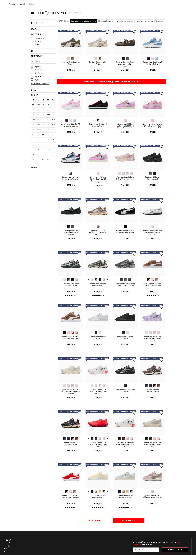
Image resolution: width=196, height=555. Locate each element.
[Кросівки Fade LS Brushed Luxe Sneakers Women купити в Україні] (98, 210)
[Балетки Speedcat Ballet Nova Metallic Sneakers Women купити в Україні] (152, 210)
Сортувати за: (63, 21)
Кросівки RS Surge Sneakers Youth (152, 178)
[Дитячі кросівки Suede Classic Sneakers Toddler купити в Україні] (70, 316)
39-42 (53, 135)
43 (33, 145)
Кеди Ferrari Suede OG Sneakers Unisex (98, 125)
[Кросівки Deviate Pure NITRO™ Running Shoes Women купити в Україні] (125, 157)
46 (33, 150)
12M (38, 105)
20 (33, 110)
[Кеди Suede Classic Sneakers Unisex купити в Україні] (98, 475)
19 (53, 105)
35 (33, 130)
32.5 (38, 125)
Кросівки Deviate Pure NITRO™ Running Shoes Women (125, 179)
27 (43, 115)
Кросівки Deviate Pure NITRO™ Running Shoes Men (98, 444)
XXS (33, 155)
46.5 (38, 150)
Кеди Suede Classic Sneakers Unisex (98, 496)
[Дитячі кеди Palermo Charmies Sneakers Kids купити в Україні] (152, 475)
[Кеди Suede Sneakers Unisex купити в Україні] (98, 316)
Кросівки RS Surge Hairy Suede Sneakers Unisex (125, 284)
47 (43, 150)
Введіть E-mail (139, 549)
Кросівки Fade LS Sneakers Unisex (152, 390)
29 (38, 120)
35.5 (38, 130)
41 (43, 140)
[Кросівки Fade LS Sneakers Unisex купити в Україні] (152, 369)
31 (48, 120)
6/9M (33, 105)
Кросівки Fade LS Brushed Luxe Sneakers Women (98, 232)
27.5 (48, 115)
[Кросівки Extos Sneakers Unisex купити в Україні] (70, 42)
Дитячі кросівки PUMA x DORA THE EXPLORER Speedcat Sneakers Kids (152, 126)
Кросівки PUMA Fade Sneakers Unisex (71, 284)
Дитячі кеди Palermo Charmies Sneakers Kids (152, 496)
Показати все (128, 520)
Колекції (22, 4)
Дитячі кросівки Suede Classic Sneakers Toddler (70, 337)
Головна (12, 4)
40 (33, 140)
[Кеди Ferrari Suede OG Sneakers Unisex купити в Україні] (98, 104)
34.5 (53, 125)
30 (43, 120)
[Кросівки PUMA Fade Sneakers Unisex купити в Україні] (70, 263)
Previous (61, 280)
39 (48, 135)
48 (53, 150)
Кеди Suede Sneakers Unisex (98, 337)
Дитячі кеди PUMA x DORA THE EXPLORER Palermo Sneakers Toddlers (98, 180)
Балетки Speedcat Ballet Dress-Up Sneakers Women (125, 64)
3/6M (53, 100)
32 (33, 125)
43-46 (38, 145)
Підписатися (175, 550)
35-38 (43, 130)
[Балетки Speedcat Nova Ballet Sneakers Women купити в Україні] (125, 210)
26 (38, 115)
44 (43, 145)
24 (53, 110)
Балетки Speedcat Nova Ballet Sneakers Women (125, 231)
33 (43, 125)
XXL (43, 160)
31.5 (53, 120)
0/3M (48, 100)
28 (53, 115)
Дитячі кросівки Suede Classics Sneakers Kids (152, 284)
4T (48, 105)
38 (38, 135)
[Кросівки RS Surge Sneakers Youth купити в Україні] (152, 157)
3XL (48, 160)
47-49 (48, 150)
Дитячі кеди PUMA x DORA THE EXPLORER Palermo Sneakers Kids (125, 126)
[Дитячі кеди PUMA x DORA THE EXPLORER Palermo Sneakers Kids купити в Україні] (125, 104)
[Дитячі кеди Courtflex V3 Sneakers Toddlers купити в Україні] (152, 42)
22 (43, 110)
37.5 (33, 135)
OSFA (33, 160)
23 (48, 110)
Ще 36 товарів (94, 520)
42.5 (53, 140)
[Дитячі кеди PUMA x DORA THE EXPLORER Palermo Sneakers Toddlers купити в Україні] (98, 157)
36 (48, 130)
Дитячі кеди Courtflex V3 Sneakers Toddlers (152, 63)
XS (38, 155)
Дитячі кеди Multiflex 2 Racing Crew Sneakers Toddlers (71, 179)
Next (80, 280)
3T (43, 105)
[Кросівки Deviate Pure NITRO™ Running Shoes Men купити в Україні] (98, 422)
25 (33, 115)
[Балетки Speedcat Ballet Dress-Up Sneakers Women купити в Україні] (125, 42)
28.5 (33, 120)
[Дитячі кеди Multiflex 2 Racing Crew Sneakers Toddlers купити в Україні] (70, 157)
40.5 (38, 140)
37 (53, 130)
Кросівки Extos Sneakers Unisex (70, 63)
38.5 (43, 135)
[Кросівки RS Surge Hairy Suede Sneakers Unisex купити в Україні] (125, 263)
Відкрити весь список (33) (40, 83)
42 (48, 140)
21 (38, 110)
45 (53, 145)
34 (48, 125)
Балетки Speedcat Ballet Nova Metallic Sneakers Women (152, 232)
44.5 (48, 145)
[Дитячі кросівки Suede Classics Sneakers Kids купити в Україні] (152, 263)
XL (38, 160)
